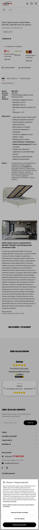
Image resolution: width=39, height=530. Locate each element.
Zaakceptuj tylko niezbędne (19, 512)
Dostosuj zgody (19, 518)
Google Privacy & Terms (9, 501)
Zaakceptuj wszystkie (19, 525)
